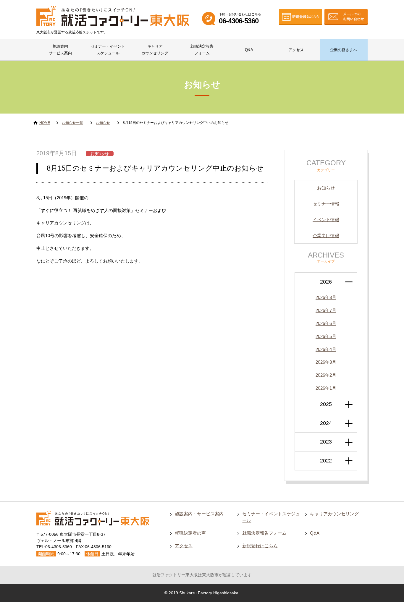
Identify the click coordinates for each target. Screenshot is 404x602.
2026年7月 (326, 310)
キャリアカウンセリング (154, 49)
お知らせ (103, 123)
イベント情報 (326, 219)
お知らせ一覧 (72, 123)
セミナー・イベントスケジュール (108, 49)
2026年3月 (326, 362)
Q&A (249, 50)
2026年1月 (326, 388)
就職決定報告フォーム (202, 49)
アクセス (296, 50)
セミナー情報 (326, 203)
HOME (44, 123)
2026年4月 (326, 349)
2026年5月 (326, 336)
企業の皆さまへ (343, 50)
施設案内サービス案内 (60, 49)
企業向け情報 (326, 235)
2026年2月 (326, 375)
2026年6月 (326, 323)
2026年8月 (326, 297)
